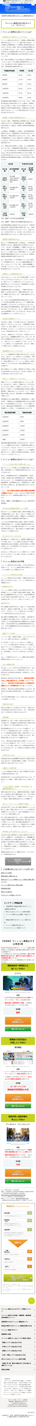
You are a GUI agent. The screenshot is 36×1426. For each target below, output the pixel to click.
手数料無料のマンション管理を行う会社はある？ (18, 861)
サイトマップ (31, 1412)
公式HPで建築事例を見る (18, 1021)
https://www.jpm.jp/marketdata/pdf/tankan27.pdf (13, 1195)
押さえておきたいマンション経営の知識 (18, 912)
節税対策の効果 (5, 888)
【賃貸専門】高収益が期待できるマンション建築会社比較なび (19, 0)
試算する (18, 1243)
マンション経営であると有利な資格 (12, 885)
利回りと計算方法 (6, 892)
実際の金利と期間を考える (9, 876)
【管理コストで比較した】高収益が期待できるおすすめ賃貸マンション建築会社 (18, 1278)
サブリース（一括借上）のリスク (11, 895)
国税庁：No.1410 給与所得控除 (14, 218)
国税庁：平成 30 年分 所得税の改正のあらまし (19, 222)
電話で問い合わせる (18, 1029)
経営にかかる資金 (6, 873)
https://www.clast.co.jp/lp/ (22, 1198)
